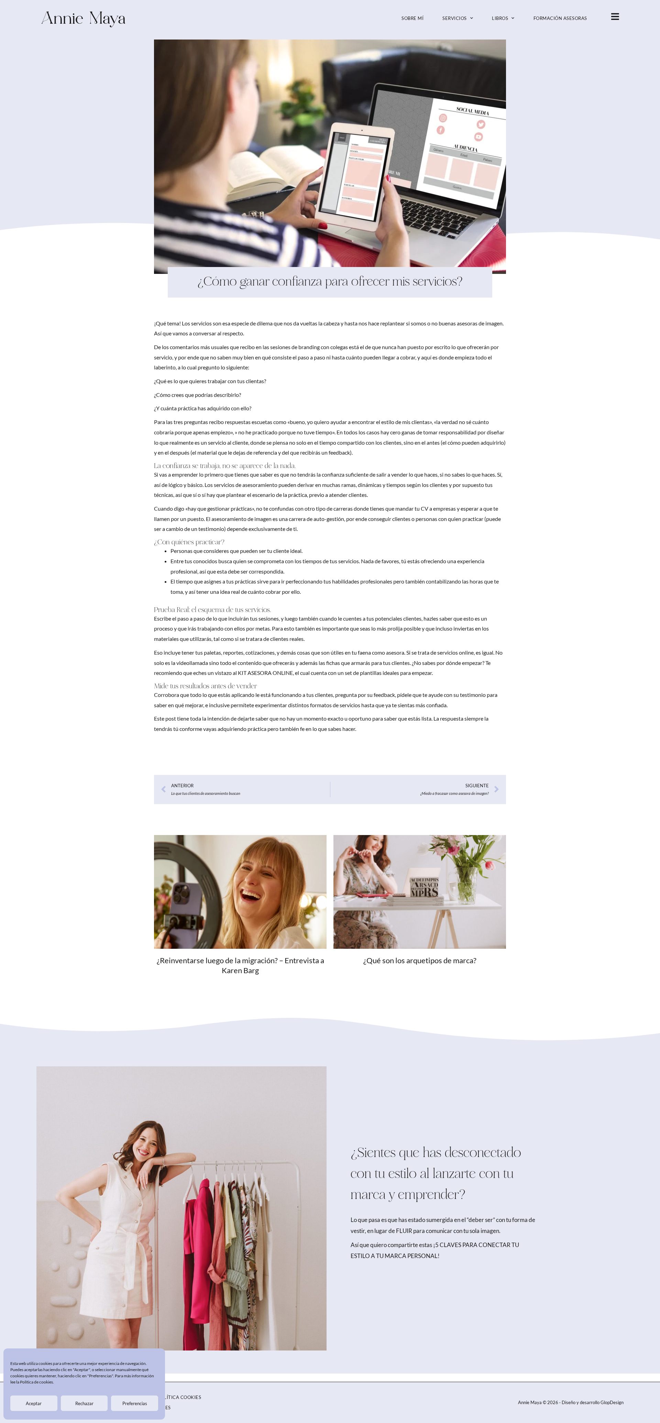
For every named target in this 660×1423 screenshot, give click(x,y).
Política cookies (179, 1397)
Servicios (454, 18)
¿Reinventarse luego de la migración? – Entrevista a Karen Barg (240, 965)
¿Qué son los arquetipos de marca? (419, 960)
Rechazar (84, 1403)
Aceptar (34, 1403)
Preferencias (134, 1403)
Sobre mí (413, 18)
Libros (500, 18)
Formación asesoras (560, 18)
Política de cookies (36, 1382)
